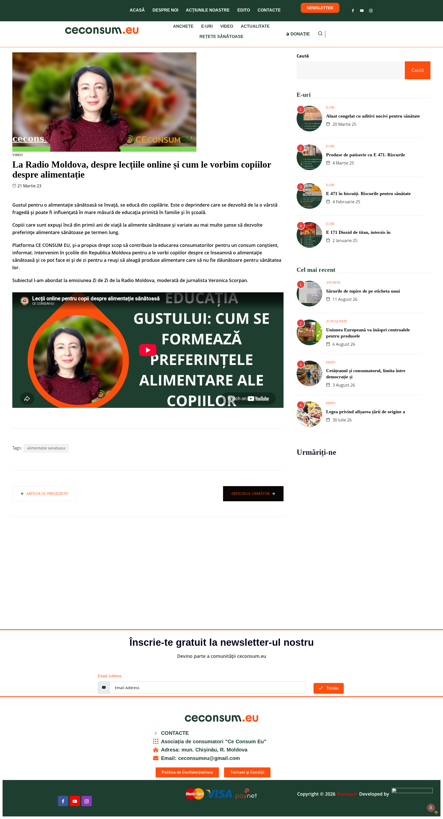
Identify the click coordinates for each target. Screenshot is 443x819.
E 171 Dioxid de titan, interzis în (358, 232)
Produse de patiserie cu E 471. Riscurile (365, 154)
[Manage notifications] (431, 808)
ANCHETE (183, 26)
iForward (347, 794)
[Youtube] (362, 10)
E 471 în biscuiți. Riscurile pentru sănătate (368, 193)
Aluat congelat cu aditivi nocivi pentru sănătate (373, 116)
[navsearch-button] (320, 34)
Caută (303, 56)
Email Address (110, 676)
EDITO (243, 10)
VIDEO (226, 26)
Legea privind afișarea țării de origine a (365, 411)
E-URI (207, 26)
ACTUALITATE (255, 26)
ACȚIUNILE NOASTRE (208, 10)
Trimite (332, 688)
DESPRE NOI (165, 10)
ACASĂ (137, 10)
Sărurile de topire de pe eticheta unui (363, 291)
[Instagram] (371, 10)
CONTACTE (269, 10)
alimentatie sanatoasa (46, 448)
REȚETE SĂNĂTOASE (221, 36)
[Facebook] (353, 10)
